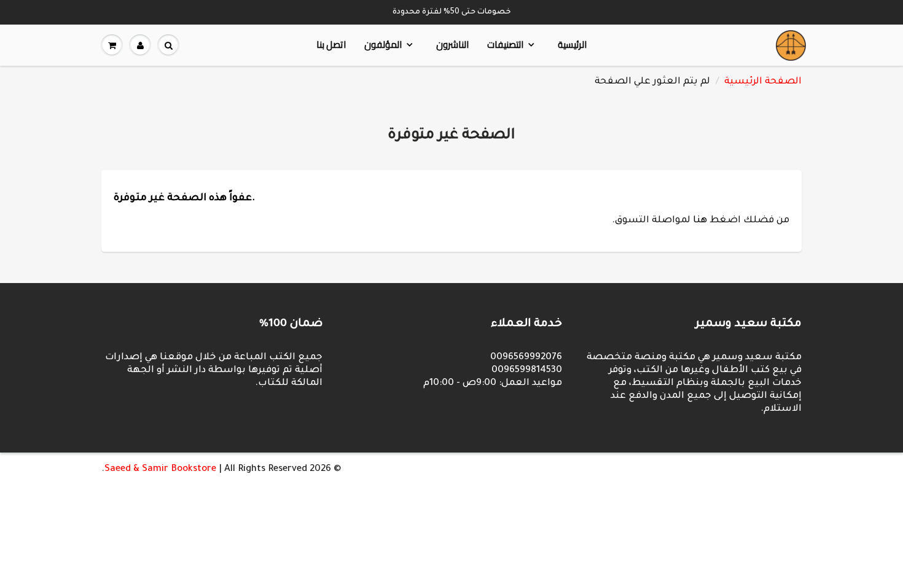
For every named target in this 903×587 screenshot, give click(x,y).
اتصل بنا (331, 44)
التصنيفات (505, 44)
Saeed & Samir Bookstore (160, 469)
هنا (700, 221)
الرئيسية (572, 44)
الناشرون (452, 44)
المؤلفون (383, 44)
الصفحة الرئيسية (763, 82)
